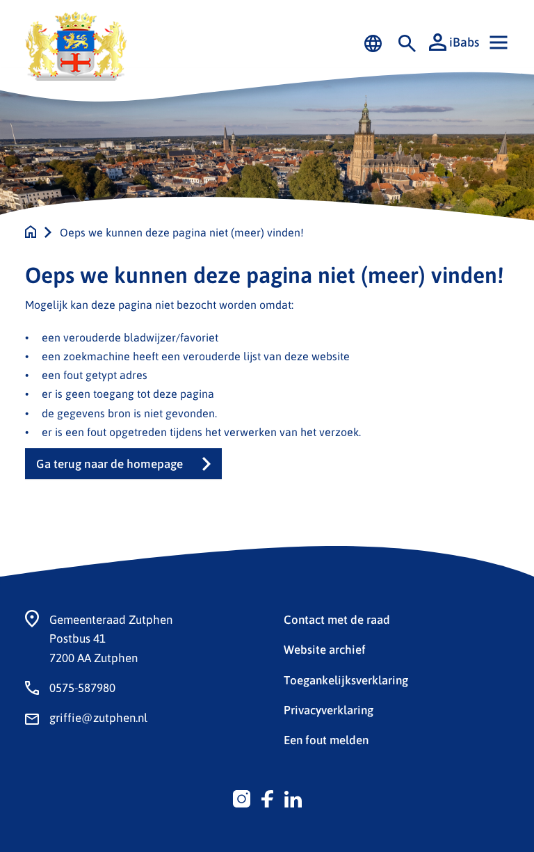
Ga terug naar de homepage (109, 464)
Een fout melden (326, 739)
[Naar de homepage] (30, 232)
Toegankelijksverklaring (346, 679)
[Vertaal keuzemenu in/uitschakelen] (373, 42)
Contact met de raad (337, 619)
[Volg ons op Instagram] (241, 797)
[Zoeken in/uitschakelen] (407, 42)
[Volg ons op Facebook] (267, 797)
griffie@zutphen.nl (98, 717)
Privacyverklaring (328, 709)
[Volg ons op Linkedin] (293, 797)
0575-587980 (82, 687)
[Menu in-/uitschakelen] (498, 42)
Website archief (325, 649)
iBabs (464, 41)
